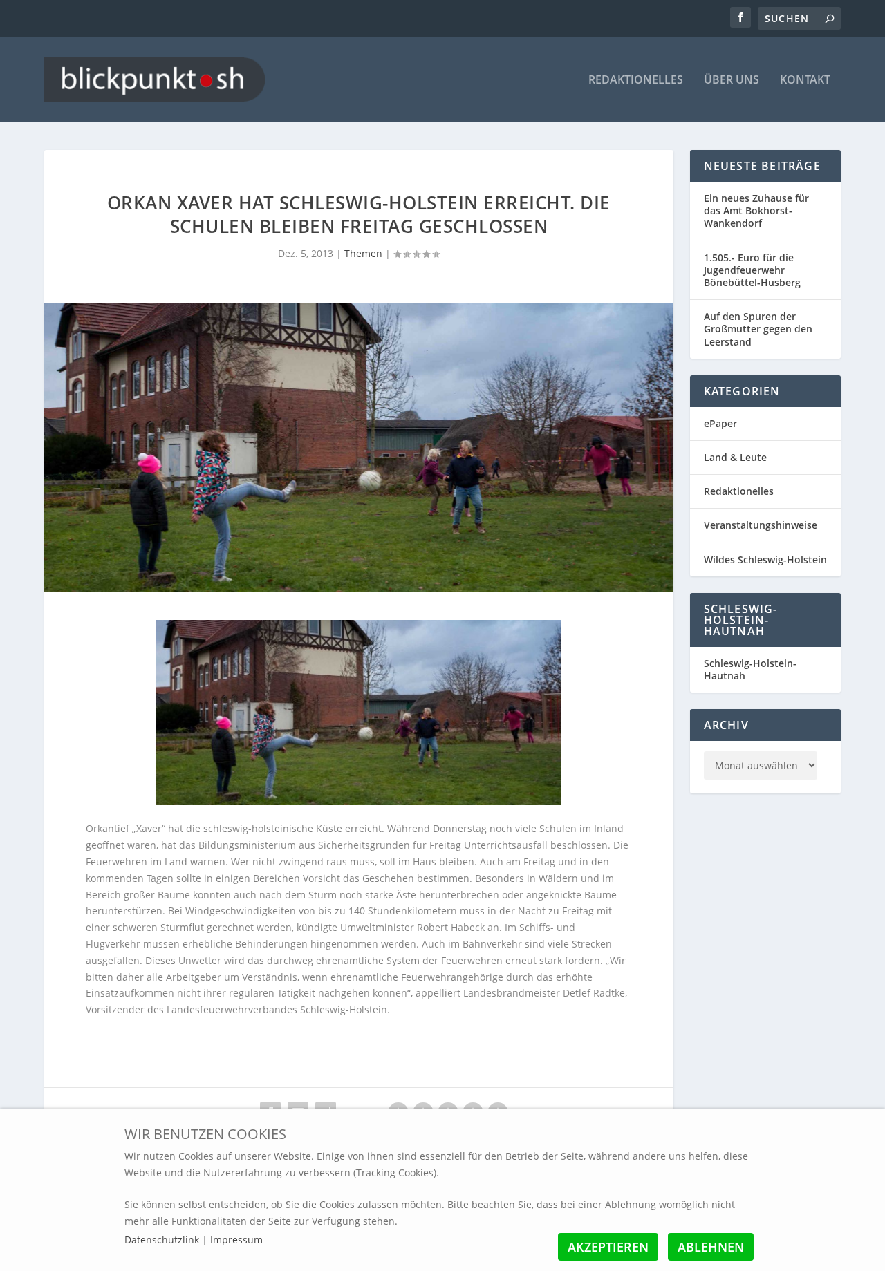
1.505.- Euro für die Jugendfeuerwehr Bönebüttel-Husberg (752, 270)
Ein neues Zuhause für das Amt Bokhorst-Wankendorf (756, 210)
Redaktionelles (635, 80)
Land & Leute (735, 457)
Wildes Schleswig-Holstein (765, 559)
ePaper (720, 423)
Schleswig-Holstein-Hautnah (750, 669)
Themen (363, 253)
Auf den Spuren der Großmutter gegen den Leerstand (758, 329)
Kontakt (805, 80)
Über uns (731, 80)
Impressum (236, 1239)
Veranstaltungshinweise (760, 524)
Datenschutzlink (163, 1239)
